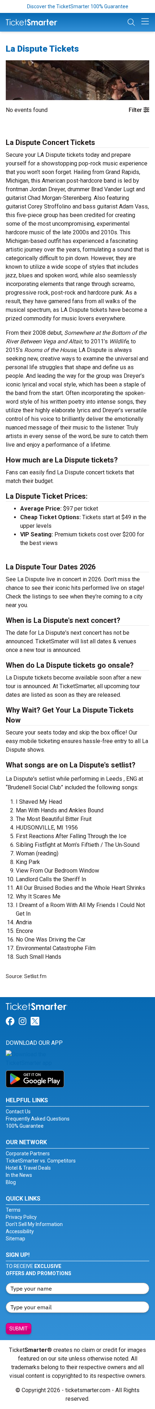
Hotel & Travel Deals (28, 1168)
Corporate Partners (28, 1153)
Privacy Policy (21, 1217)
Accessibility (20, 1231)
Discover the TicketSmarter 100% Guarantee (77, 6)
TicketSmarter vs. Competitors (41, 1161)
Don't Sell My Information (34, 1224)
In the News (19, 1175)
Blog (11, 1182)
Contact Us (18, 1111)
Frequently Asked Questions (38, 1119)
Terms (13, 1210)
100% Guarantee (25, 1126)
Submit (18, 1328)
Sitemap (15, 1238)
